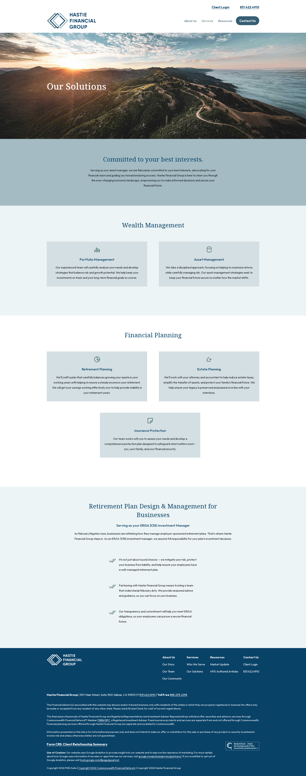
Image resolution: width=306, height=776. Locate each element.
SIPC (107, 720)
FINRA (101, 720)
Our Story (168, 664)
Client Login (220, 7)
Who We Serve (196, 664)
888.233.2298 (178, 695)
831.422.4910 (249, 7)
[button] (190, 21)
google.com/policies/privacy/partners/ (160, 756)
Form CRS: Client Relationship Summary (77, 744)
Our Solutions (195, 671)
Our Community (172, 678)
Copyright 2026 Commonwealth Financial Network (106, 768)
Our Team (168, 671)
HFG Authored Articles (224, 671)
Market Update (219, 664)
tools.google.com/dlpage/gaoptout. (100, 760)
